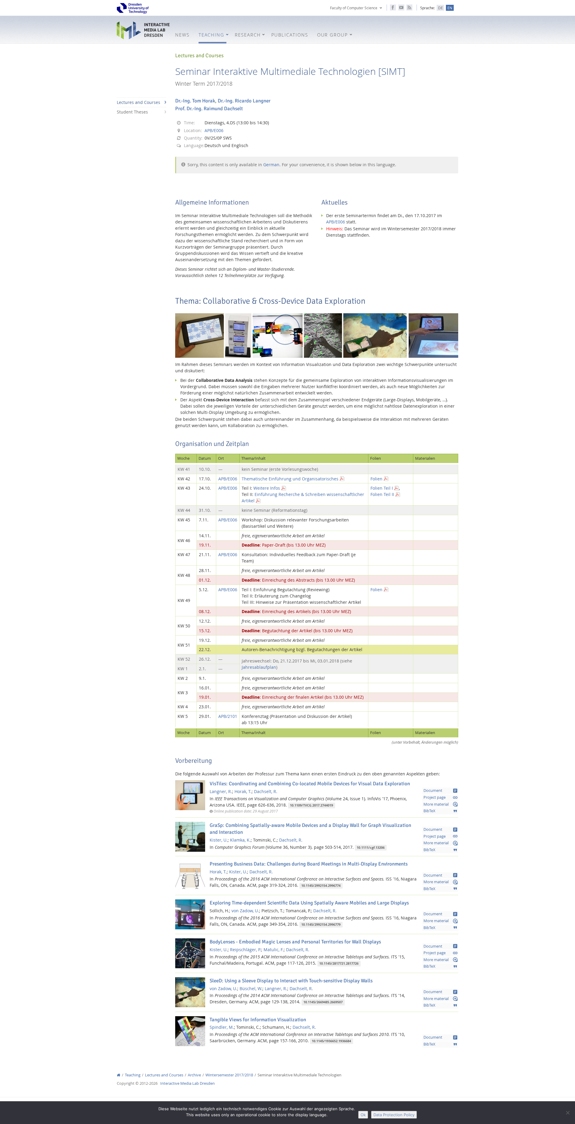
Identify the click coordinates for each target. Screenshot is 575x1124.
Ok (363, 1114)
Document (440, 790)
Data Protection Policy (393, 1114)
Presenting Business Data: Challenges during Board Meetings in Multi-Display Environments (309, 864)
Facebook (393, 7)
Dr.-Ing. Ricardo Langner (244, 101)
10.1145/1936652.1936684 (331, 1041)
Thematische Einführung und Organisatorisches (290, 479)
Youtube (401, 7)
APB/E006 (214, 130)
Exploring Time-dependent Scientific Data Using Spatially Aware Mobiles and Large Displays (309, 903)
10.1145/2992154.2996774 (321, 886)
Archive (194, 1075)
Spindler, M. (222, 1027)
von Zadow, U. (245, 910)
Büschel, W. (251, 988)
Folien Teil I (381, 488)
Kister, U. (219, 840)
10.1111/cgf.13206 (371, 847)
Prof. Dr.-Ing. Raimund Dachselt (209, 108)
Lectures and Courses (138, 102)
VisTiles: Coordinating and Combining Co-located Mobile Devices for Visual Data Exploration (310, 783)
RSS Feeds (409, 7)
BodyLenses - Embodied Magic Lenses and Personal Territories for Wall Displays (295, 942)
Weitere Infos (266, 488)
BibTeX (440, 811)
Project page (440, 797)
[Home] (118, 1075)
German (271, 164)
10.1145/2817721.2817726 (338, 963)
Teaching (132, 1075)
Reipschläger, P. (245, 949)
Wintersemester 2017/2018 (229, 1075)
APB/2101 (227, 716)
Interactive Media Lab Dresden (144, 30)
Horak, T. (243, 791)
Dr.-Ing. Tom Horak (195, 101)
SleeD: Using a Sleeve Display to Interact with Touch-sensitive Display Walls (291, 981)
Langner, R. (221, 791)
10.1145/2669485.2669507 (323, 1002)
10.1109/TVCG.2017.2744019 (311, 805)
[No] (568, 1113)
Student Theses (132, 112)
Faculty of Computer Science (353, 7)
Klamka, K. (240, 840)
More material (440, 804)
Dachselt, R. (265, 791)
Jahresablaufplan (259, 667)
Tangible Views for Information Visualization (258, 1019)
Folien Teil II (382, 494)
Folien (376, 479)
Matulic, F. (274, 949)
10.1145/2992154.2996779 (321, 924)
